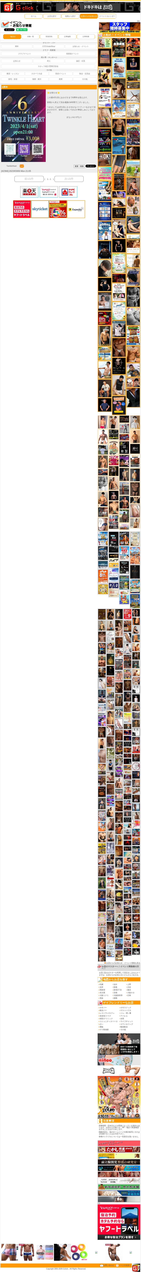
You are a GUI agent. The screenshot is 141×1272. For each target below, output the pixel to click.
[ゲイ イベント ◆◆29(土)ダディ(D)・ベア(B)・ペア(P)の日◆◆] (136, 613)
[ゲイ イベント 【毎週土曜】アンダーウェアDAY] (127, 808)
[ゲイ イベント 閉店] (135, 539)
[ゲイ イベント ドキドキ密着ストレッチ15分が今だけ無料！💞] (119, 366)
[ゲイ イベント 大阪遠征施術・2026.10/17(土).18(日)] (127, 936)
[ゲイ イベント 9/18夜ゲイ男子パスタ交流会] (119, 760)
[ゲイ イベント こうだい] (119, 687)
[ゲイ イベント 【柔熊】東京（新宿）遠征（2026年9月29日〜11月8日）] (136, 732)
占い (101, 1024)
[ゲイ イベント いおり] (102, 683)
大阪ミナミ (104, 995)
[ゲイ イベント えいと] (127, 790)
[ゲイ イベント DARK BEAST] (105, 140)
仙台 (115, 984)
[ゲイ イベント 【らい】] (119, 908)
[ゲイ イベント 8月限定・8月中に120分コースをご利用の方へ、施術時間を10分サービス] (119, 311)
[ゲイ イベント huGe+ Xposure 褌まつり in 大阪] (102, 769)
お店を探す (52, 16)
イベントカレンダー (107, 16)
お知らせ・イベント (81, 46)
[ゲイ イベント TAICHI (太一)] (105, 405)
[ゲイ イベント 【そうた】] (135, 422)
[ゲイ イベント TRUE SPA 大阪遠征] (105, 43)
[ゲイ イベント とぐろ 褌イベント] (119, 772)
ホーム (33, 16)
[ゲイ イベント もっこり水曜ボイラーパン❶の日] (103, 436)
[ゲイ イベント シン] (110, 777)
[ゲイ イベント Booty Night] (110, 882)
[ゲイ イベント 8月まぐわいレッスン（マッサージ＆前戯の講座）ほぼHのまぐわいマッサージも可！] (127, 783)
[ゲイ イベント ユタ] (136, 815)
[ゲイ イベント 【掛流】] (119, 896)
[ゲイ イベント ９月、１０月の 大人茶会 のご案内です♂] (110, 647)
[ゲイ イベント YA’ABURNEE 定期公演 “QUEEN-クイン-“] (133, 136)
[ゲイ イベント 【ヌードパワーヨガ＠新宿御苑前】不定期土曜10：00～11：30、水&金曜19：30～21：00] (124, 488)
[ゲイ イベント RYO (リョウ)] (127, 927)
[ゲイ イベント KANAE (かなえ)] (119, 245)
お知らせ (16, 61)
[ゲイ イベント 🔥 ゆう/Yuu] (102, 956)
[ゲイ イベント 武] (136, 798)
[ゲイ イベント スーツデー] (119, 145)
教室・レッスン (13, 74)
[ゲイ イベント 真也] (102, 803)
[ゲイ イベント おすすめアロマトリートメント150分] (124, 526)
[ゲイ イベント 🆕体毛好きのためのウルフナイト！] (136, 926)
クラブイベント (24, 54)
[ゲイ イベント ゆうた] (110, 893)
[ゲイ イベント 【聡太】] (102, 625)
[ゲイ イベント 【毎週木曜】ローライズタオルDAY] (127, 843)
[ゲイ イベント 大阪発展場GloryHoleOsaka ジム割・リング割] (114, 434)
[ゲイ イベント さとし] (135, 511)
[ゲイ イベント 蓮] (114, 471)
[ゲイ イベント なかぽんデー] (110, 659)
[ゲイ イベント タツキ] (102, 696)
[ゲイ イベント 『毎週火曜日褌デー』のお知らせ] (133, 205)
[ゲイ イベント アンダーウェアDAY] (127, 744)
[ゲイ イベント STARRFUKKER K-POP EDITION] (102, 720)
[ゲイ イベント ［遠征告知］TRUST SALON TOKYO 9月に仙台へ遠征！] (119, 919)
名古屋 (102, 993)
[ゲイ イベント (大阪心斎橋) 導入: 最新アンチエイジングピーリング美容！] (105, 301)
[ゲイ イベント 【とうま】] (110, 938)
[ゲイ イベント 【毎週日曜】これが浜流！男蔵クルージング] (127, 867)
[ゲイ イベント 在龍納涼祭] (119, 712)
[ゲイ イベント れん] (102, 932)
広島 (129, 995)
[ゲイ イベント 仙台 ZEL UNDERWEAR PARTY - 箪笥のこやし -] (110, 693)
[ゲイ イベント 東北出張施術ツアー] (102, 709)
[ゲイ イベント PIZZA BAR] (102, 791)
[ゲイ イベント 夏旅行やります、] (105, 57)
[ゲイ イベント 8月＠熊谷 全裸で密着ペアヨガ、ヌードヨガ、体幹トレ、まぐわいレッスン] (136, 892)
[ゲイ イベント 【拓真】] (119, 783)
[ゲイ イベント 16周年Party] (103, 538)
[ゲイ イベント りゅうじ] (119, 817)
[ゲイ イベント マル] (110, 836)
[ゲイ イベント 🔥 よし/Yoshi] (127, 726)
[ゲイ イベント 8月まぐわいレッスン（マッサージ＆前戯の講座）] (136, 791)
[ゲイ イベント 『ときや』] (133, 225)
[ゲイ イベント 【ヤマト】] (136, 638)
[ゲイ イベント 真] (133, 153)
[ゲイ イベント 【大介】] (127, 873)
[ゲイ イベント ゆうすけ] (102, 743)
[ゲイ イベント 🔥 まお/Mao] (127, 814)
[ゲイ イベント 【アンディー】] (127, 860)
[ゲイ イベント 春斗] (102, 906)
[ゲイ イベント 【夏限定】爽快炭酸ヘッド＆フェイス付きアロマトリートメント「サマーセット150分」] (127, 854)
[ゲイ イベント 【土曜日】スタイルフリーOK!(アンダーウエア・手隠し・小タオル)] (136, 741)
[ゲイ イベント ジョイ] (136, 850)
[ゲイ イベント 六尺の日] (127, 848)
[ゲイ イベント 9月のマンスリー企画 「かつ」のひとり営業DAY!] (110, 951)
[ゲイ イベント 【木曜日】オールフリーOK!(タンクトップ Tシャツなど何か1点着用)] (136, 909)
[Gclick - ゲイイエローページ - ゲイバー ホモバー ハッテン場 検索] (18, 7)
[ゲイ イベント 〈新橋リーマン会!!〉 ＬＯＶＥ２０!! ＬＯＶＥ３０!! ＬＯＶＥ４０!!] (110, 915)
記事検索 (86, 37)
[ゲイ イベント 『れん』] (124, 474)
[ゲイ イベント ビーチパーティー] (135, 601)
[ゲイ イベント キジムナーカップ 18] (124, 582)
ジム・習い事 (125, 1013)
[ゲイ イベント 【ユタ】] (119, 873)
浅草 (101, 987)
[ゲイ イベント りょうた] (110, 614)
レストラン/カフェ (107, 1013)
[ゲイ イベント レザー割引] (127, 952)
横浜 (129, 990)
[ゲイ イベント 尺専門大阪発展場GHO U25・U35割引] (136, 832)
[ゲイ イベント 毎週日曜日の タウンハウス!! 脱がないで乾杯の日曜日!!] (127, 614)
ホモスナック (125, 1008)
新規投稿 (49, 37)
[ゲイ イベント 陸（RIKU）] (102, 943)
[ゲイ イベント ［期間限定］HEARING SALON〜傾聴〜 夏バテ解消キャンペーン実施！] (105, 77)
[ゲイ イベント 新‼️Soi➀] (127, 674)
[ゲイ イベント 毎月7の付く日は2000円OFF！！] (127, 772)
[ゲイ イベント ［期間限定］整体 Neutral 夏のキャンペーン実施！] (119, 385)
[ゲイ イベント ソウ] (136, 664)
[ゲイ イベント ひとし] (110, 927)
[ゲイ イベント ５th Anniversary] (114, 575)
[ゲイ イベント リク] (102, 837)
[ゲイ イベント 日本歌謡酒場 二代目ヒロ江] (119, 955)
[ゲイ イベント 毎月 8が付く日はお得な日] (127, 796)
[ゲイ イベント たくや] (135, 436)
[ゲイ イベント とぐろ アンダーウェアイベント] (110, 801)
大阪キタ (131, 993)
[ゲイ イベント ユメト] (103, 422)
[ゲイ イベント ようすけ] (127, 884)
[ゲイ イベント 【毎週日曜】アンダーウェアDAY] (127, 777)
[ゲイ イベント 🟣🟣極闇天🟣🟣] (110, 670)
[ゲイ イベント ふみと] (119, 806)
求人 (49, 61)
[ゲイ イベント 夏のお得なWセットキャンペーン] (105, 353)
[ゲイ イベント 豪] (136, 656)
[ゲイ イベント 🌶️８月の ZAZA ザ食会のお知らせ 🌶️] (127, 661)
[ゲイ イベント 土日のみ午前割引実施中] (127, 826)
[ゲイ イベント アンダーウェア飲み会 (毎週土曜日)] (136, 715)
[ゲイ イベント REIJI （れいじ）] (136, 698)
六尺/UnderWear (48, 46)
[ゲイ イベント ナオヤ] (103, 461)
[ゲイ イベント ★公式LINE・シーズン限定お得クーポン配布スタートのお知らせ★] (105, 174)
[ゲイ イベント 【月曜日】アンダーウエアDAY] (136, 783)
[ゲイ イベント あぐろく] (136, 824)
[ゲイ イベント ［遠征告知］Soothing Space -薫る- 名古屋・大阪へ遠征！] (110, 765)
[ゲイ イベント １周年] (124, 568)
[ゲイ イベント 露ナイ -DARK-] (135, 449)
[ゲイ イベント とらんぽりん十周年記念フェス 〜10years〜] (102, 848)
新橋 (115, 987)
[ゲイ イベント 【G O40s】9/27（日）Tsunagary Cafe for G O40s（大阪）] (127, 831)
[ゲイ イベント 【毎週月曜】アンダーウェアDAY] (127, 732)
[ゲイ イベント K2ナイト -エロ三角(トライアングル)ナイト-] (127, 755)
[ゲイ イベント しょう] (102, 732)
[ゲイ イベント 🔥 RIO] (124, 516)
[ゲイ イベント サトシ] (103, 449)
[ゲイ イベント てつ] (135, 489)
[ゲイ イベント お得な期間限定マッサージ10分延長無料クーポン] (119, 228)
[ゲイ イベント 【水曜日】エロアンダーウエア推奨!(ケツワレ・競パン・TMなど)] (103, 512)
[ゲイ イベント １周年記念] (119, 164)
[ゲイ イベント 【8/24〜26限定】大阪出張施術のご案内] (119, 203)
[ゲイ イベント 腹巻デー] (110, 848)
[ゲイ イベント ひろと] (114, 422)
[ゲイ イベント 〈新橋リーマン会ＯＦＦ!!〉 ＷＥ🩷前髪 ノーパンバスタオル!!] (119, 794)
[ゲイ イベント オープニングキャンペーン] (119, 213)
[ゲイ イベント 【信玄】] (102, 672)
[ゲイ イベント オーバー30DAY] (114, 447)
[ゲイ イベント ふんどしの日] (102, 614)
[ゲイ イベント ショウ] (136, 630)
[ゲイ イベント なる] (136, 707)
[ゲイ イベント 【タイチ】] (127, 707)
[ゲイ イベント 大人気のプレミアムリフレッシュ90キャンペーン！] (119, 194)
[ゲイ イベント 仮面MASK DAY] (136, 951)
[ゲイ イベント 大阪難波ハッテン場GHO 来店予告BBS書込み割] (105, 318)
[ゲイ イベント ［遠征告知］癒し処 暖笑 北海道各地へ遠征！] (103, 499)
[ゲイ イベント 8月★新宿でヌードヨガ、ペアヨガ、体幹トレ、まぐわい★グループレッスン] (133, 96)
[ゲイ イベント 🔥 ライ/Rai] (127, 837)
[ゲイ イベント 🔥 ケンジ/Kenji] (102, 649)
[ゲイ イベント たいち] (103, 524)
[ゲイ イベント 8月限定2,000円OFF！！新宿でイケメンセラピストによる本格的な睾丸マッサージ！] (133, 316)
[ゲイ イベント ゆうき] (110, 625)
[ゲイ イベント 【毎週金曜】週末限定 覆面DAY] (127, 738)
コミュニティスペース (109, 1021)
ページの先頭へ (125, 1265)
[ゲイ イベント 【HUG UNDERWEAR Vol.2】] (133, 335)
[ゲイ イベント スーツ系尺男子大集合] (124, 419)
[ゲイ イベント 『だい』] (135, 475)
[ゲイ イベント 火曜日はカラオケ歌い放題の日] (119, 405)
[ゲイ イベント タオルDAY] (133, 297)
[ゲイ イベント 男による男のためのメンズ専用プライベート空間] (105, 211)
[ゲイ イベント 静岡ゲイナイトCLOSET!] (102, 815)
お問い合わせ (108, 1265)
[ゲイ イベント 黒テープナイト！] (127, 909)
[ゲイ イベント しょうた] (119, 735)
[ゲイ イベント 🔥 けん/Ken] (127, 896)
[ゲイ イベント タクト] (110, 824)
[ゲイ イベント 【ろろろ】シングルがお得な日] (119, 182)
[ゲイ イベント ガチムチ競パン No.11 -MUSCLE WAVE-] (102, 826)
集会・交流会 (84, 74)
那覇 (115, 998)
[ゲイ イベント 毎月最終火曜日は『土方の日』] (119, 47)
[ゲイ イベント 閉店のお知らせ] (114, 542)
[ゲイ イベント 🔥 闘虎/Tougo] (102, 661)
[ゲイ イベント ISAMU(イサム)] (105, 284)
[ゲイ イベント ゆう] (102, 860)
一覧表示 (12, 37)
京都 (115, 993)
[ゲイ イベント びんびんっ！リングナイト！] (114, 460)
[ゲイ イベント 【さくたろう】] (119, 884)
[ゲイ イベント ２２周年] (124, 597)
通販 (101, 1027)
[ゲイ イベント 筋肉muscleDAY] (103, 483)
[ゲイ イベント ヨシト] (136, 943)
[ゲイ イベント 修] (136, 758)
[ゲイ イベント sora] (114, 508)
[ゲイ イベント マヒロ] (136, 858)
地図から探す (70, 16)
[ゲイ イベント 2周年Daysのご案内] (124, 447)
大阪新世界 (118, 995)
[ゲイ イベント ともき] (127, 649)
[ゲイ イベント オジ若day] (105, 97)
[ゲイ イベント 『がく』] (105, 388)
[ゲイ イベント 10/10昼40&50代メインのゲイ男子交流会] (110, 904)
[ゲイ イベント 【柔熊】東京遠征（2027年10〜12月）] (136, 689)
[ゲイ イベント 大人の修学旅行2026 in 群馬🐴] (135, 555)
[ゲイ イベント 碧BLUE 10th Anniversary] (105, 250)
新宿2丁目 (118, 990)
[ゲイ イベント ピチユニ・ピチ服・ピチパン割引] (114, 522)
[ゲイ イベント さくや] (119, 724)
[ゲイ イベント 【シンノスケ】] (119, 840)
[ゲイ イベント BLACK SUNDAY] (119, 932)
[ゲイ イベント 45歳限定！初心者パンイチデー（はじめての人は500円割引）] (136, 841)
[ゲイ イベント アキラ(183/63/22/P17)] (136, 875)
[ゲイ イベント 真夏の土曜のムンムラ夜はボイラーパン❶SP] (119, 748)
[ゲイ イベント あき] (105, 268)
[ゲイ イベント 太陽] (119, 700)
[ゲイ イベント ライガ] (133, 354)
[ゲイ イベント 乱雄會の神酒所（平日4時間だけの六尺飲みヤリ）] (110, 870)
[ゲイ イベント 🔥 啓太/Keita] (102, 883)
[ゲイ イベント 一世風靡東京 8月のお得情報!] (133, 277)
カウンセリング (126, 1024)
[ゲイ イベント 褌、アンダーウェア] (135, 461)
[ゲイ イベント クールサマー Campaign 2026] (105, 191)
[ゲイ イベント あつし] (110, 704)
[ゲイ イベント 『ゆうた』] (105, 370)
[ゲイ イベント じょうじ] (110, 741)
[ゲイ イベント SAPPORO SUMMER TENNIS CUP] (103, 553)
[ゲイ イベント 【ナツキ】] (105, 336)
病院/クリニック (106, 1019)
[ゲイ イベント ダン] (119, 829)
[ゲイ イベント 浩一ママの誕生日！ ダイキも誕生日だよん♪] (102, 919)
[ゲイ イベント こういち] (119, 642)
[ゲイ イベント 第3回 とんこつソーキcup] (135, 586)
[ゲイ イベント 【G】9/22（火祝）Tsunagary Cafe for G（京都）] (127, 802)
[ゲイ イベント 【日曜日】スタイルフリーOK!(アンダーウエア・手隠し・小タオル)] (136, 867)
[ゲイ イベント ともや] (136, 647)
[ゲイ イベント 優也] (136, 621)
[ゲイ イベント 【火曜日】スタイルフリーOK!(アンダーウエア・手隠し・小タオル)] (105, 159)
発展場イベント (72, 54)
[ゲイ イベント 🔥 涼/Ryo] (127, 750)
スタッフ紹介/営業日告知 (48, 66)
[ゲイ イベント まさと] (127, 685)
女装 (122, 1019)
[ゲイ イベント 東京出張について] (127, 890)
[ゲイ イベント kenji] (133, 397)
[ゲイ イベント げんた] (102, 637)
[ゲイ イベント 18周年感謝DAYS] (103, 565)
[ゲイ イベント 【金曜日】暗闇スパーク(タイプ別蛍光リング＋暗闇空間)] (136, 884)
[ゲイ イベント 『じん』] (119, 614)
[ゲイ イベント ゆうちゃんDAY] (105, 231)
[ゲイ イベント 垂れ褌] (110, 753)
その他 (84, 79)
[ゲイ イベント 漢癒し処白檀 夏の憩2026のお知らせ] (133, 111)
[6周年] (23, 90)
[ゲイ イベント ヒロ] (135, 523)
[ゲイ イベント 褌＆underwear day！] (119, 292)
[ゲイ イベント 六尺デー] (124, 428)
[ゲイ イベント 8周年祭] (103, 589)
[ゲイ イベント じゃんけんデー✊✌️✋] (127, 718)
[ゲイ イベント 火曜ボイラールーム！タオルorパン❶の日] (133, 47)
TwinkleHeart (11, 166)
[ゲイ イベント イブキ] (105, 117)
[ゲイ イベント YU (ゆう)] (114, 495)
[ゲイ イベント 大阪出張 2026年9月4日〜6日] (136, 918)
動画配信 (124, 1027)
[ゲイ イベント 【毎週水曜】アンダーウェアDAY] (124, 437)
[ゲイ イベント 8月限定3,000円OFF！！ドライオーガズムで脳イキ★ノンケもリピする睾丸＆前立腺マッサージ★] (103, 472)
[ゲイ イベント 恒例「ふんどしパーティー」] (127, 626)
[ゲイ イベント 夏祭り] (119, 944)
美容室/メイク (105, 1016)
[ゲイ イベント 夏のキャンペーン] (119, 263)
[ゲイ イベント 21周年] (124, 538)
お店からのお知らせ (89, 16)
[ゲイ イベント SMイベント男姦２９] (127, 761)
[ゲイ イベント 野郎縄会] (110, 681)
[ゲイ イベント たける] (119, 851)
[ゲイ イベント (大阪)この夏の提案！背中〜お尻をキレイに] (119, 329)
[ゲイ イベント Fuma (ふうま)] (133, 63)
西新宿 (102, 990)
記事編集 (67, 37)
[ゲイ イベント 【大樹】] (102, 780)
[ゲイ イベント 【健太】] (110, 812)
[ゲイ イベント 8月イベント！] (133, 122)
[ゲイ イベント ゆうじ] (102, 871)
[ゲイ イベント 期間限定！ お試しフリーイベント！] (133, 85)
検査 (61, 79)
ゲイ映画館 (104, 1030)
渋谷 (129, 987)
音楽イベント (60, 74)
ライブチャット (126, 1021)
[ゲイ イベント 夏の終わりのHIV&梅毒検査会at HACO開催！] (124, 553)
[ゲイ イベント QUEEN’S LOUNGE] (124, 461)
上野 (129, 984)
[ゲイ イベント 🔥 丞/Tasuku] (127, 878)
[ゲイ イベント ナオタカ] (127, 918)
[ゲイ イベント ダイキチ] (133, 370)
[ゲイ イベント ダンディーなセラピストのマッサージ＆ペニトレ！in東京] (136, 807)
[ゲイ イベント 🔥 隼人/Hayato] (135, 500)
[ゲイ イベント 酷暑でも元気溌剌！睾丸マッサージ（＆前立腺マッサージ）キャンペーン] (133, 244)
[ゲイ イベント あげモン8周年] (103, 576)
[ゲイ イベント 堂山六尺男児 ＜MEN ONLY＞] (119, 676)
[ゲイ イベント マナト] (110, 717)
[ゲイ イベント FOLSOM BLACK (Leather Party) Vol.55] (102, 895)
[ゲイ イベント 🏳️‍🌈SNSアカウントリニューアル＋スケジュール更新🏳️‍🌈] (133, 261)
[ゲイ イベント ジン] (136, 681)
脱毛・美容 (12, 79)
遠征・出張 (80, 61)
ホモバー (103, 1008)
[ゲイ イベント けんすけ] (119, 347)
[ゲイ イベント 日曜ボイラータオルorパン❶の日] (136, 901)
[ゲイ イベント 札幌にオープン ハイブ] (114, 560)
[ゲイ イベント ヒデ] (119, 127)
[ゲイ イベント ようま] (133, 186)
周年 (17, 46)
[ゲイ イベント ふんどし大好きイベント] (136, 723)
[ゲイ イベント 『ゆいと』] (119, 862)
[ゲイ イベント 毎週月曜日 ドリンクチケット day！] (110, 636)
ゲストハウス (125, 1010)
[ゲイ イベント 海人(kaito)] (102, 756)
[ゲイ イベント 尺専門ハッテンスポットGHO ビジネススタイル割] (136, 935)
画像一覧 (30, 37)
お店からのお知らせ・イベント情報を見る (123, 963)
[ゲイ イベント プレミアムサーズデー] (136, 766)
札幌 (101, 984)
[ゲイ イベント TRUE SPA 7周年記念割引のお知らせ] (119, 68)
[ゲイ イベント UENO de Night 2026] (119, 664)
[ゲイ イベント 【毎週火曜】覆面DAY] (119, 278)
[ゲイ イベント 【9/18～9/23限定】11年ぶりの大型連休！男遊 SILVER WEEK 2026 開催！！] (136, 775)
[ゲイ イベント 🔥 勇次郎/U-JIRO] (127, 696)
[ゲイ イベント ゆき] (127, 638)
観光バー (103, 1010)
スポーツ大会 (36, 74)
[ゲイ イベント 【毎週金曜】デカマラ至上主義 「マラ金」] (127, 902)
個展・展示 (36, 79)
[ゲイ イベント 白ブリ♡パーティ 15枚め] (119, 653)
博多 (101, 998)
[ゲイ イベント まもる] (119, 88)
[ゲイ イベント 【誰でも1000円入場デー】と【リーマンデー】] (127, 767)
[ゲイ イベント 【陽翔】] (110, 859)
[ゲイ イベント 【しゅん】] (119, 628)
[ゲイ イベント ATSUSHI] (133, 168)
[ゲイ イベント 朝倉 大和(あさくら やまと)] (127, 944)
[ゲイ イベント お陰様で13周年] (133, 76)
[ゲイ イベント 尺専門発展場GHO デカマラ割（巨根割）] (136, 749)
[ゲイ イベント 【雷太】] (114, 483)
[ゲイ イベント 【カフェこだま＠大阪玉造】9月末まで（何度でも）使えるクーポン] (119, 108)
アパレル (124, 1016)
